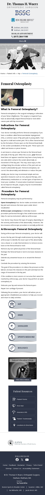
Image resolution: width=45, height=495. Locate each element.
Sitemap (9, 468)
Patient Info (11, 73)
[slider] (42, 67)
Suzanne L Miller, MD (36, 487)
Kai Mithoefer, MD (15, 490)
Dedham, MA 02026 (21, 27)
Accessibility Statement (31, 468)
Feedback (12, 465)
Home (2, 73)
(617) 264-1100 (21, 36)
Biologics (23, 348)
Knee (20, 315)
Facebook (17, 459)
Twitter (22, 459)
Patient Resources (22, 391)
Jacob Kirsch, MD (31, 490)
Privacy (29, 465)
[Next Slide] (44, 67)
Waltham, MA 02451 (21, 30)
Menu (21, 41)
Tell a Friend (37, 465)
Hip (19, 73)
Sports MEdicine (26, 337)
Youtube (27, 459)
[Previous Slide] (41, 67)
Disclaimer (21, 465)
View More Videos (22, 379)
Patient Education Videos (22, 360)
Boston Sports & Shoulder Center (13, 487)
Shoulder (23, 326)
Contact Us (17, 468)
